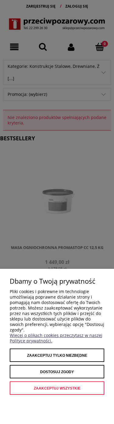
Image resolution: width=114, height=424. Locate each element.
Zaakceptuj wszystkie (57, 388)
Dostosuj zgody (57, 372)
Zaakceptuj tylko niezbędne (57, 355)
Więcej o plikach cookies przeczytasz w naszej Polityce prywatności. (56, 338)
